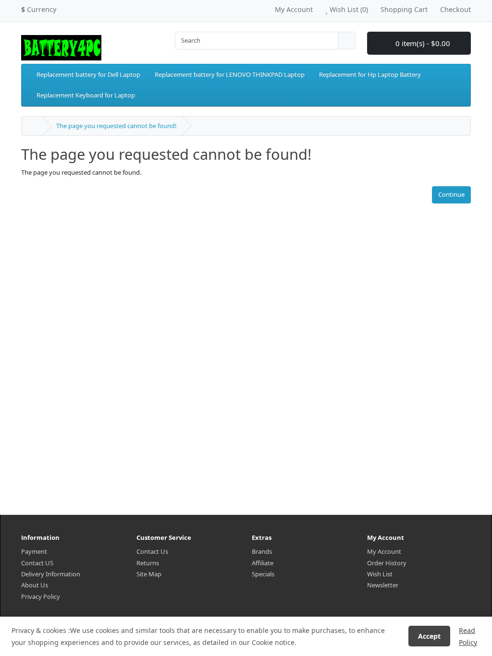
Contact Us (152, 551)
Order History (386, 563)
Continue (451, 194)
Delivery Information (50, 574)
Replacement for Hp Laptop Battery (370, 74)
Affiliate (262, 563)
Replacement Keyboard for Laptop (86, 95)
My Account (384, 551)
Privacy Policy (40, 596)
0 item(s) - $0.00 (422, 43)
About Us (34, 585)
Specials (263, 574)
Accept (429, 636)
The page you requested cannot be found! (116, 125)
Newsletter (382, 585)
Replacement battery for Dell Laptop (88, 74)
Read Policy (468, 636)
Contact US (37, 563)
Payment (34, 551)
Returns (147, 563)
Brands (262, 551)
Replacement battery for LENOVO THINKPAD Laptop (230, 74)
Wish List (380, 574)
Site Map (148, 574)
